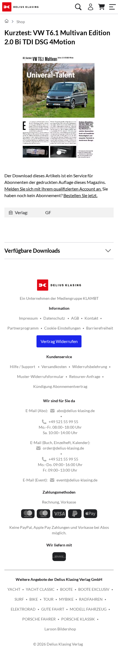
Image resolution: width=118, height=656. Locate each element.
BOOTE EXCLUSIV (93, 589)
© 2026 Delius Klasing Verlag (58, 644)
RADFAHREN (91, 599)
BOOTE (66, 589)
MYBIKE (66, 599)
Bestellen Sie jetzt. (80, 195)
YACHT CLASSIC (40, 589)
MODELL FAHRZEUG (88, 609)
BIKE (33, 599)
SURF (19, 599)
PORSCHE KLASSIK (78, 619)
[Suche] (78, 7)
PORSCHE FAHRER (39, 619)
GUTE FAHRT (52, 609)
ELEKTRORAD (23, 609)
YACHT (13, 589)
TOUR (48, 599)
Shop (20, 21)
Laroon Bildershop (60, 629)
